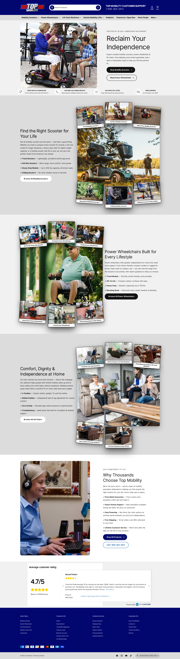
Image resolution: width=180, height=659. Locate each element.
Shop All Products (114, 537)
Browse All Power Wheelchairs (121, 296)
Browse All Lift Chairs (33, 419)
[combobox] (75, 7)
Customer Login (60, 630)
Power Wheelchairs (49, 17)
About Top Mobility (134, 621)
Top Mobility (28, 655)
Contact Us (132, 624)
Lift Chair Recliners (70, 17)
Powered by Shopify (38, 655)
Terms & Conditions (134, 630)
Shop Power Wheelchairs (120, 78)
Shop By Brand (60, 624)
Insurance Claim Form (62, 636)
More (153, 17)
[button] (30, 17)
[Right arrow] (149, 586)
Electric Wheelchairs (26, 624)
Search (58, 621)
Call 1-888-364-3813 (116, 545)
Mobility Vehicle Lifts (26, 630)
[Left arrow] (63, 586)
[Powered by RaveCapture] (143, 604)
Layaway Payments (97, 636)
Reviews (131, 633)
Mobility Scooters (29, 17)
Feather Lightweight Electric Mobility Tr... (96, 596)
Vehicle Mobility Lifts (92, 17)
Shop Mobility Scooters (119, 70)
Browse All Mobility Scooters (36, 179)
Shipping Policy (96, 624)
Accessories (23, 633)
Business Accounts (61, 633)
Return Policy (96, 627)
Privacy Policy (132, 627)
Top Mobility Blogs (61, 639)
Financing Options (97, 633)
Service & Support (97, 621)
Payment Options (97, 630)
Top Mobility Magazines (63, 627)
